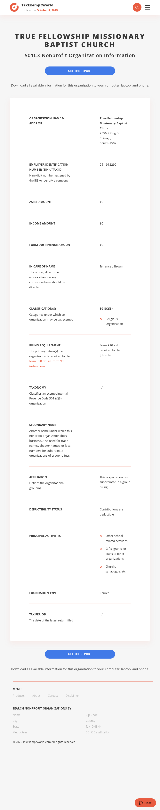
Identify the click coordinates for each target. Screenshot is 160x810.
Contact (53, 695)
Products (19, 695)
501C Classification (98, 732)
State (16, 726)
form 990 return (40, 361)
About (36, 695)
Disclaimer (72, 695)
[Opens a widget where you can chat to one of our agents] (145, 803)
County (90, 721)
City (15, 721)
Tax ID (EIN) (93, 726)
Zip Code (92, 715)
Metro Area (20, 732)
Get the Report (80, 71)
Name (16, 715)
